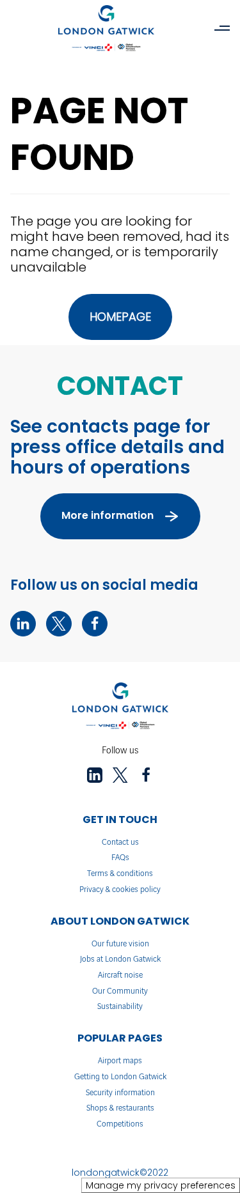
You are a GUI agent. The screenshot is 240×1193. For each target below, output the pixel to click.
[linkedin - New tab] (23, 623)
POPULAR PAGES (120, 1038)
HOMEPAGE (120, 317)
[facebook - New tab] (95, 623)
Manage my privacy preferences (161, 1185)
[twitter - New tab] (59, 623)
